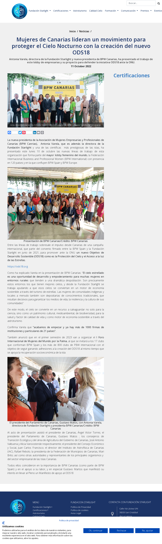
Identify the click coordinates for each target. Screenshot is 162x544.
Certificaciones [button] (61, 10)
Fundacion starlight (83, 502)
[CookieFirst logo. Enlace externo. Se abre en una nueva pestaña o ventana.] (3, 523)
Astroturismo (80, 10)
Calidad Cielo (95, 10)
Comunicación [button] (128, 10)
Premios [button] (145, 10)
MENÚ (36, 502)
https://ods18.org (17, 266)
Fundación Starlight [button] (39, 10)
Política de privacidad (69, 520)
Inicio (72, 31)
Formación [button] (111, 10)
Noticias (84, 31)
